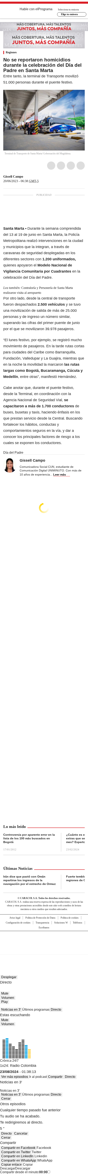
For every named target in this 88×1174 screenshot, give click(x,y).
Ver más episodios (14, 1076)
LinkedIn (71, 166)
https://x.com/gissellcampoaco (26, 177)
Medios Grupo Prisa (44, 950)
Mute (4, 993)
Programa (45, 9)
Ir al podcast (38, 1076)
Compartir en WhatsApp (18, 1160)
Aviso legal (14, 917)
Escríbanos (44, 927)
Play (4, 1002)
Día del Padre (13, 452)
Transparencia (42, 922)
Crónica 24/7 (9, 1060)
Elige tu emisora (69, 14)
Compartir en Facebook (18, 1147)
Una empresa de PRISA (44, 940)
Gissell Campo (13, 176)
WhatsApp (81, 166)
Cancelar (20, 1133)
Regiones (11, 52)
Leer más (59, 474)
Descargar (7, 1168)
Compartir (55, 1076)
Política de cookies (70, 917)
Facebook (51, 166)
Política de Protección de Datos (40, 917)
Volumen (7, 997)
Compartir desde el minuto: (23, 1172)
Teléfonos (77, 922)
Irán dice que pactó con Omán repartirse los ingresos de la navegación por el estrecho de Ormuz (29, 880)
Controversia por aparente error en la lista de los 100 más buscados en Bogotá (29, 838)
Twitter (61, 166)
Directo (56, 1009)
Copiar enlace (11, 1164)
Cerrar (5, 1098)
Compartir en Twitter (15, 1152)
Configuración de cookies (18, 922)
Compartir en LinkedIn (17, 1156)
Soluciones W (61, 922)
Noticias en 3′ (11, 1009)
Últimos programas (36, 1009)
